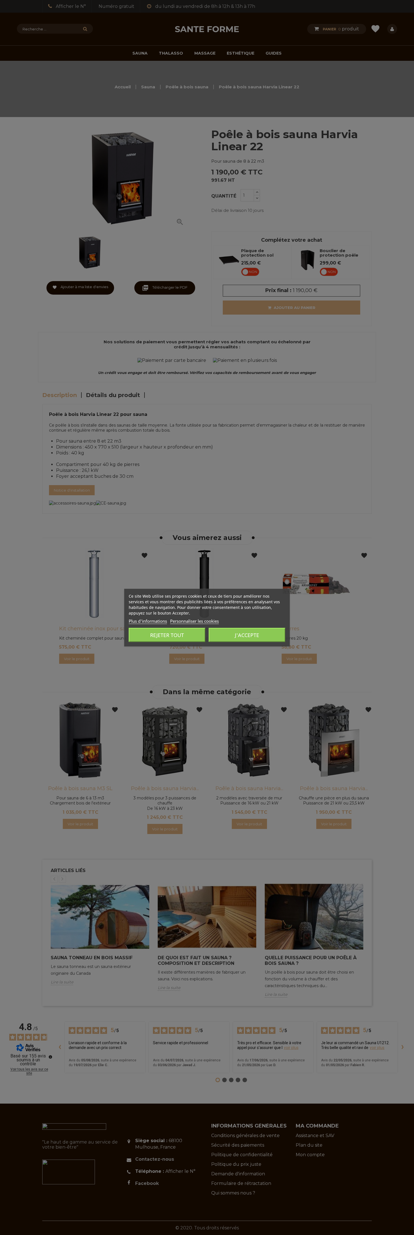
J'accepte (247, 634)
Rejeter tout (167, 634)
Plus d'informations (148, 621)
